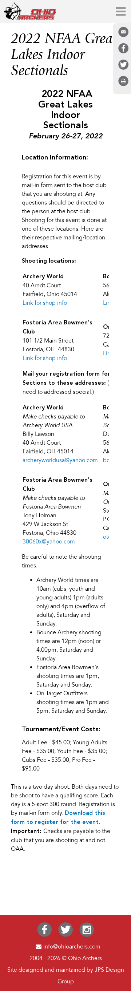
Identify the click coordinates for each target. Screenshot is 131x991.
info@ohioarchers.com (71, 946)
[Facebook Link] (44, 935)
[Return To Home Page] (30, 18)
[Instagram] (86, 935)
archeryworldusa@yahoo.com (60, 460)
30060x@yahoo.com (49, 541)
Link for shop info (45, 303)
